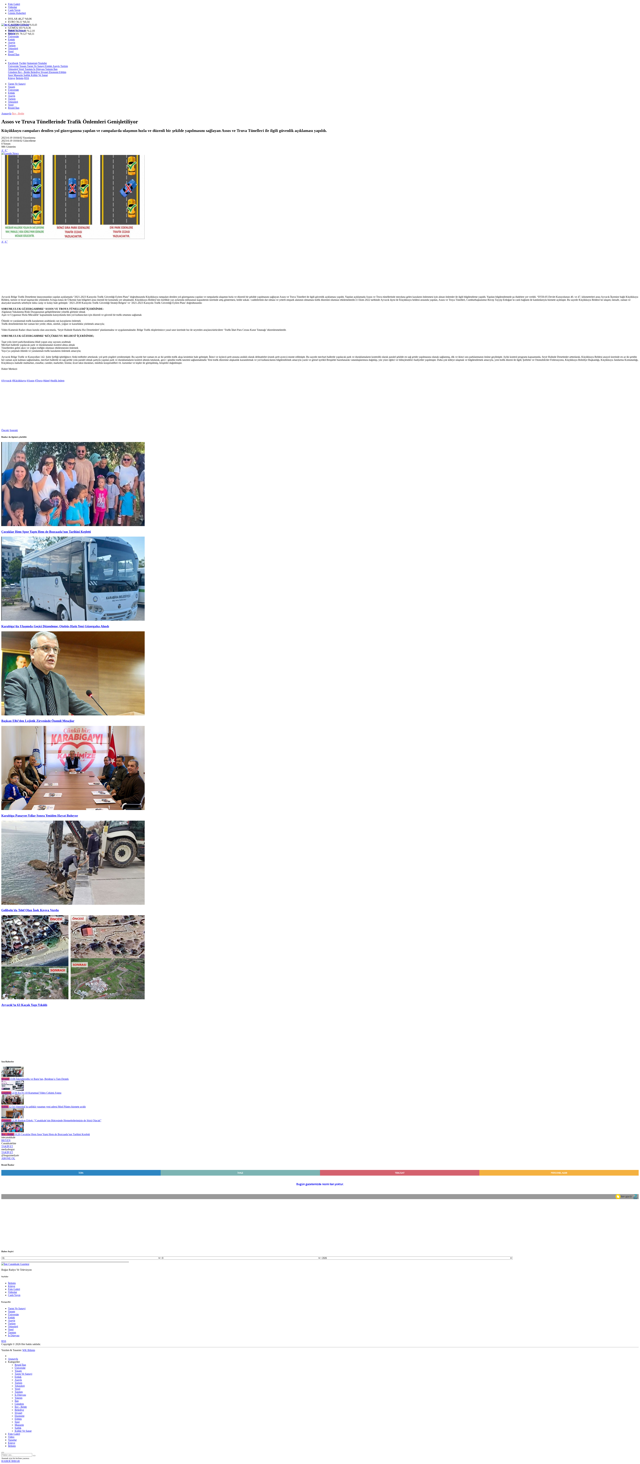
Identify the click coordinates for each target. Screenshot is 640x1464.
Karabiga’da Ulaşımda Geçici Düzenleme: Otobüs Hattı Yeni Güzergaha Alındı (55, 626)
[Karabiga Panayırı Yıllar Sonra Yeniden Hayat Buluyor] (73, 809)
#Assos (30, 380)
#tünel (46, 380)
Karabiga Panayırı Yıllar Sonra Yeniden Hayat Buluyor (39, 815)
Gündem (12, 72)
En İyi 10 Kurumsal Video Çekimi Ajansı (36, 1092)
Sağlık (26, 75)
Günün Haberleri (17, 13)
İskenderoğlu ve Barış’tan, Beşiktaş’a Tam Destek (39, 1079)
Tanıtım (28, 69)
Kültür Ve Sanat (39, 75)
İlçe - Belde (23, 72)
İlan (55, 69)
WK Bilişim (28, 1350)
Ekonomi (53, 72)
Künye (11, 78)
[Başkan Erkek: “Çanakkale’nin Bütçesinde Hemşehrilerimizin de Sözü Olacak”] (12, 1117)
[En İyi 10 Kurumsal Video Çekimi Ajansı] (12, 1089)
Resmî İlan (13, 54)
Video (11, 1436)
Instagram (32, 63)
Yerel (11, 51)
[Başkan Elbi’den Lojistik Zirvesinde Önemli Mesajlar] (73, 714)
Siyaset (44, 72)
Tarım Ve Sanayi (17, 30)
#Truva (38, 380)
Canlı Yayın (14, 10)
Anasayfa (6, 113)
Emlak (11, 39)
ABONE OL (8, 1158)
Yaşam (11, 33)
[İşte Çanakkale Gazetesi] (15, 24)
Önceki (5, 430)
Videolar (12, 7)
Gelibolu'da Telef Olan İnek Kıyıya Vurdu (30, 910)
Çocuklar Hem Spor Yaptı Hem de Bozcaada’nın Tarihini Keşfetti (46, 531)
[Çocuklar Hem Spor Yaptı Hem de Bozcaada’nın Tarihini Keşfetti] (73, 525)
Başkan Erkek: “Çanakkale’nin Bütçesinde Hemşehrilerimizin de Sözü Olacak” (56, 1120)
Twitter (22, 63)
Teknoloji (13, 48)
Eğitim (62, 72)
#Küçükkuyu (19, 380)
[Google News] (10, 153)
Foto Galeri (14, 4)
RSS (26, 78)
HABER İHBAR (10, 1461)
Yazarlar (12, 1439)
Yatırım (49, 69)
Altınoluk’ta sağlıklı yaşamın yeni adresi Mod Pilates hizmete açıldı (47, 1106)
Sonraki (14, 430)
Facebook (13, 63)
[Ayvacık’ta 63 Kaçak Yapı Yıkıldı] (73, 998)
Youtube (42, 63)
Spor (10, 75)
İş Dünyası (39, 69)
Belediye (35, 72)
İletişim (20, 78)
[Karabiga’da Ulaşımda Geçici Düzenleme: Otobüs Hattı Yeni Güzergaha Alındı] (73, 619)
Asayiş (11, 42)
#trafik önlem (57, 380)
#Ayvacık (6, 380)
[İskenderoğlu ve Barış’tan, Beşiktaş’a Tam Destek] (12, 1076)
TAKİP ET (7, 1146)
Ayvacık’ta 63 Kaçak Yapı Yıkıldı (24, 1005)
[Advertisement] (101, 269)
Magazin (18, 75)
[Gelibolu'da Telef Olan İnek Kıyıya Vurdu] (73, 903)
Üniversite (13, 36)
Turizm (12, 45)
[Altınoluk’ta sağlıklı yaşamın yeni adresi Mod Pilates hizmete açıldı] (12, 1103)
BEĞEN (5, 1140)
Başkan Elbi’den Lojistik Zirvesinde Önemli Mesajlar (37, 721)
